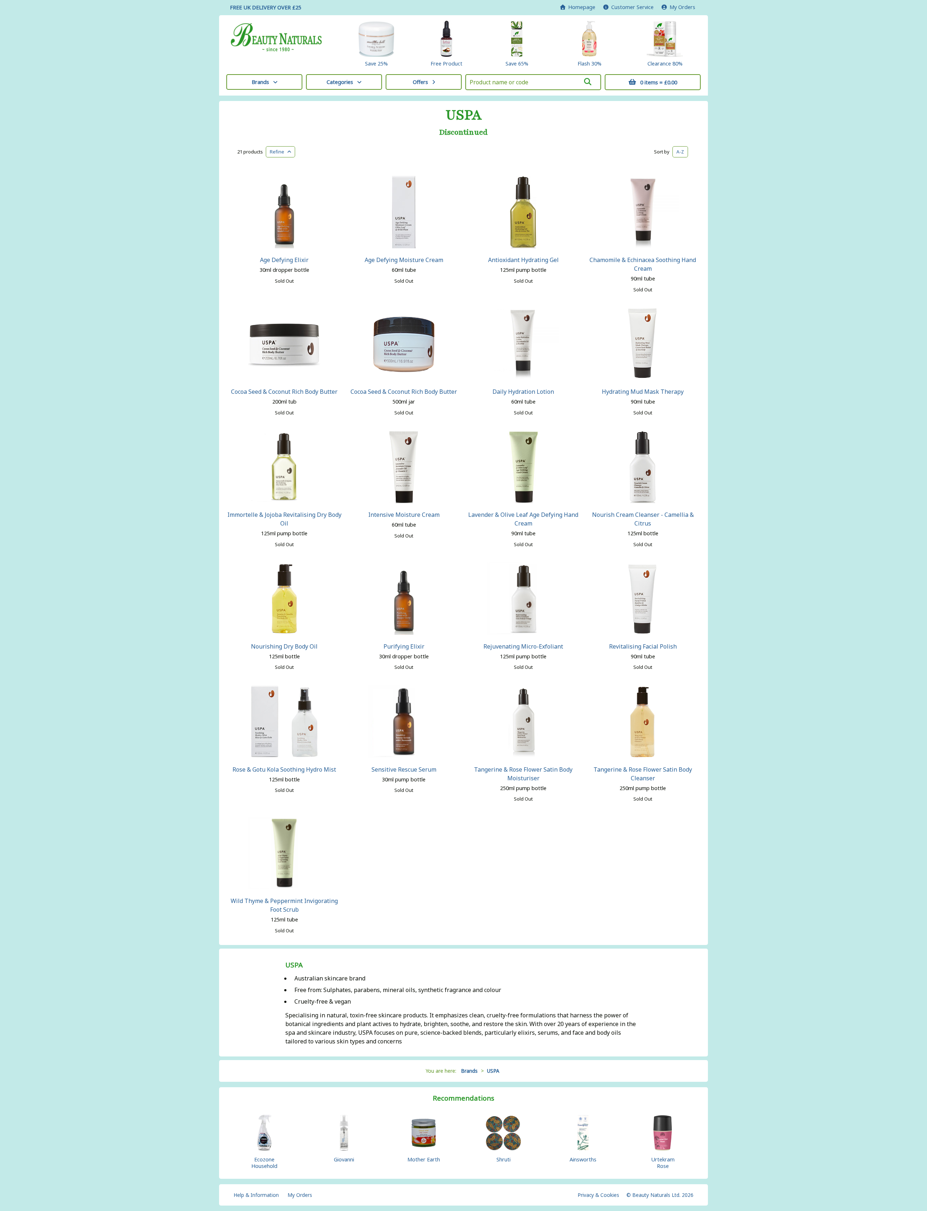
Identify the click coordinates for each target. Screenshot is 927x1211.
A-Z (680, 151)
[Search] (588, 81)
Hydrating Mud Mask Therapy (643, 392)
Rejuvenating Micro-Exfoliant (523, 646)
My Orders (681, 7)
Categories (340, 82)
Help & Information (256, 1194)
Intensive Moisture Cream (404, 515)
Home (580, 7)
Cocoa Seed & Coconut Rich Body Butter (284, 392)
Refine (279, 151)
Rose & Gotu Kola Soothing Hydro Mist (284, 769)
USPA (463, 115)
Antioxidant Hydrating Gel (523, 260)
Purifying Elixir (403, 646)
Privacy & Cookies (598, 1194)
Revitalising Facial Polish (643, 646)
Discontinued (463, 132)
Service (632, 7)
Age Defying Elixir (284, 260)
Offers (420, 82)
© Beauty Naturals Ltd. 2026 (659, 1194)
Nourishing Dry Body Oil (284, 646)
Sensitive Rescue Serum (404, 769)
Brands (260, 82)
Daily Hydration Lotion (523, 392)
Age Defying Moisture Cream (404, 260)
